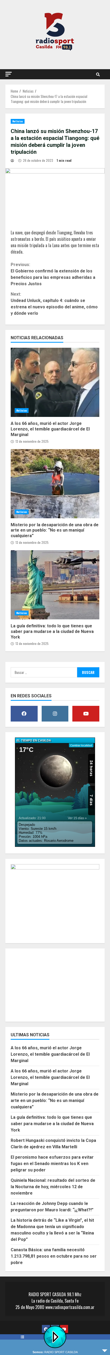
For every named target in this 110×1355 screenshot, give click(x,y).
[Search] (98, 74)
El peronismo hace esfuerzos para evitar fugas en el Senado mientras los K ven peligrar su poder (52, 1163)
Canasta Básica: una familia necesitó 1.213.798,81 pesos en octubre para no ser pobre (54, 1256)
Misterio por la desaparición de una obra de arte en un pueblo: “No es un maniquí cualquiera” (55, 483)
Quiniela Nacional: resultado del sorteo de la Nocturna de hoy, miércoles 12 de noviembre (53, 1187)
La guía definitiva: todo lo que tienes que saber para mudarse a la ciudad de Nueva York (55, 584)
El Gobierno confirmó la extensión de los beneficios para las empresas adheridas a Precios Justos (53, 274)
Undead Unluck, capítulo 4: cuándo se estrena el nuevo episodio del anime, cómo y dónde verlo (54, 304)
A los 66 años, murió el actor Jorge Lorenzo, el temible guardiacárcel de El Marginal (55, 382)
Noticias (17, 121)
